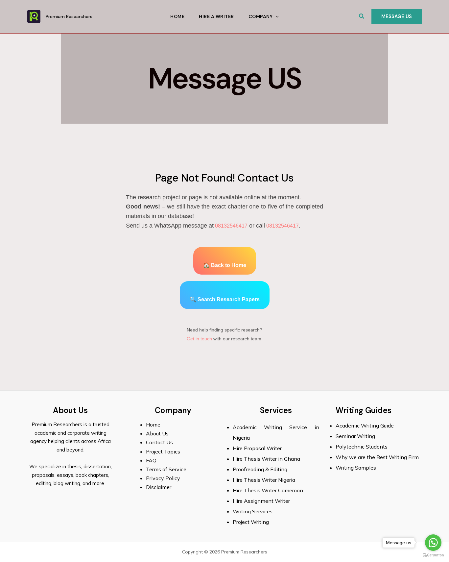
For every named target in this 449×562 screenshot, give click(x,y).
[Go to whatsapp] (433, 542)
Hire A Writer (216, 16)
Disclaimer (158, 487)
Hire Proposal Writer (257, 448)
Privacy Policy (163, 478)
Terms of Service (166, 469)
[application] (275, 16)
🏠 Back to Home (224, 265)
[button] (362, 16)
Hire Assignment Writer (261, 501)
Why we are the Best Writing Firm (377, 457)
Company (260, 16)
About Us (157, 433)
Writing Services (252, 511)
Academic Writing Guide (365, 425)
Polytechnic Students (362, 446)
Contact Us (159, 442)
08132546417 (231, 226)
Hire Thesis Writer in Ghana (266, 458)
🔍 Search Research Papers (225, 299)
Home (177, 16)
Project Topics (163, 451)
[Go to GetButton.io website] (433, 555)
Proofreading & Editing (260, 469)
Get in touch (199, 338)
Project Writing (251, 522)
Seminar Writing (355, 436)
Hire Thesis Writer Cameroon (268, 490)
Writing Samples (356, 467)
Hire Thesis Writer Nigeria (264, 479)
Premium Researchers (69, 16)
